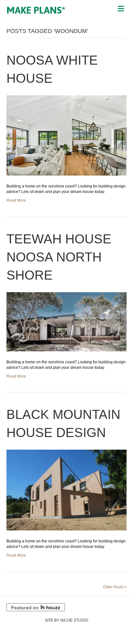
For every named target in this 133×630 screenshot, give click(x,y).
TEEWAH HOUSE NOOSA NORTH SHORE (58, 257)
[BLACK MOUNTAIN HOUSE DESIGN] (66, 489)
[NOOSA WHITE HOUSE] (66, 135)
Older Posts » (115, 587)
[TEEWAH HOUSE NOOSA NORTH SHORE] (66, 321)
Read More (16, 200)
